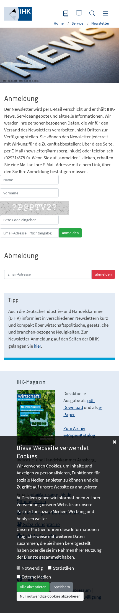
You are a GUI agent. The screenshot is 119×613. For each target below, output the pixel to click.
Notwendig (32, 568)
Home (59, 23)
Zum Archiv (74, 428)
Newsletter (100, 23)
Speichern (62, 586)
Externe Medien (36, 577)
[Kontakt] (79, 14)
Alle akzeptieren (33, 586)
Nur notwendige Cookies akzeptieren (50, 596)
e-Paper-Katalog (79, 435)
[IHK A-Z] (66, 14)
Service (77, 23)
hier (37, 346)
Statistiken (63, 568)
